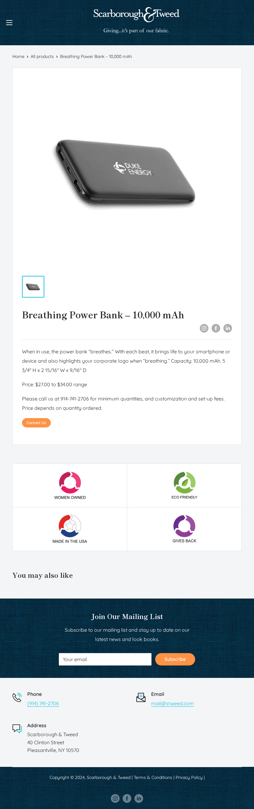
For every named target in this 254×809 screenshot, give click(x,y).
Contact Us (36, 422)
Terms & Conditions (153, 777)
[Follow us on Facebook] (127, 798)
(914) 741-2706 (43, 703)
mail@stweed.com (172, 703)
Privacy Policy (189, 777)
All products (42, 56)
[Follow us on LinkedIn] (138, 798)
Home (18, 56)
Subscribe (175, 659)
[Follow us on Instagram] (115, 798)
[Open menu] (9, 22)
